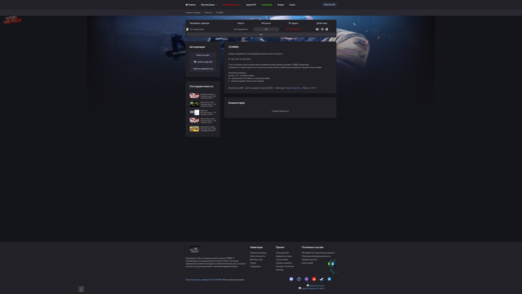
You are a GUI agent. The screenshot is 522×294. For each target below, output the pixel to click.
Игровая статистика (285, 266)
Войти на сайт (329, 5)
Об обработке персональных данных (318, 253)
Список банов (282, 259)
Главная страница (193, 13)
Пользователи (282, 253)
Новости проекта (293, 88)
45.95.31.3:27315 (293, 29)
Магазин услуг (256, 259)
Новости (208, 13)
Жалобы (279, 270)
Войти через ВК (204, 62)
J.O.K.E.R (312, 88)
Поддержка (255, 266)
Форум (253, 263)
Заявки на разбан (284, 263)
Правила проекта (309, 259)
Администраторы (284, 256)
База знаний (307, 263)
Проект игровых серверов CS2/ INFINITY (204, 280)
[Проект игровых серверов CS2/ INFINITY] (195, 251)
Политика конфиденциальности (316, 256)
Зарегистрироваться (203, 69)
